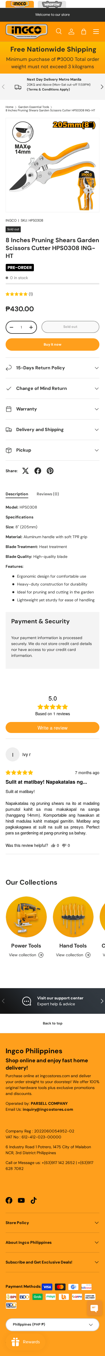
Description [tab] (17, 493)
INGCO (11, 220)
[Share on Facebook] (38, 471)
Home (9, 107)
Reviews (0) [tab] (48, 493)
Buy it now (52, 344)
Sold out (70, 326)
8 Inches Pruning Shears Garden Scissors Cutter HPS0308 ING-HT (50, 110)
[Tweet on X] (25, 471)
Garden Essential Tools (33, 107)
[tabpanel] (52, 553)
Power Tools (26, 945)
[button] (84, 31)
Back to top (52, 1023)
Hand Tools (73, 945)
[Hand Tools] (73, 917)
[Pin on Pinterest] (50, 471)
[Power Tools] (26, 917)
